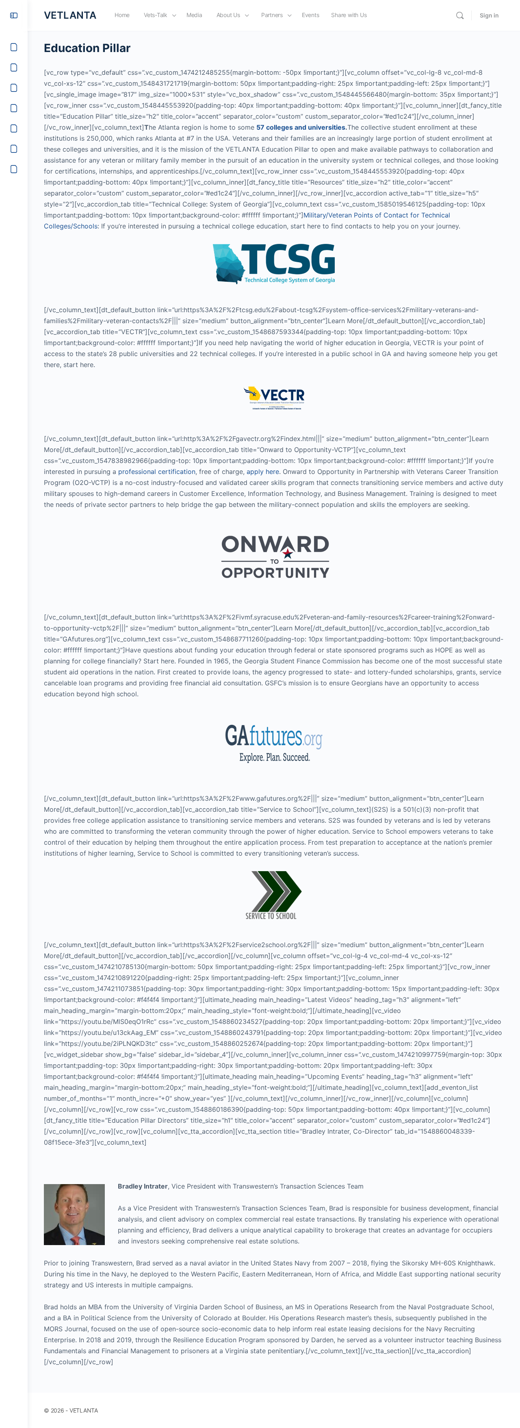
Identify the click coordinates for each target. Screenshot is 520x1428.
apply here (263, 471)
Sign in (489, 15)
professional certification (156, 471)
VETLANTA (70, 15)
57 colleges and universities (300, 127)
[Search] (460, 15)
